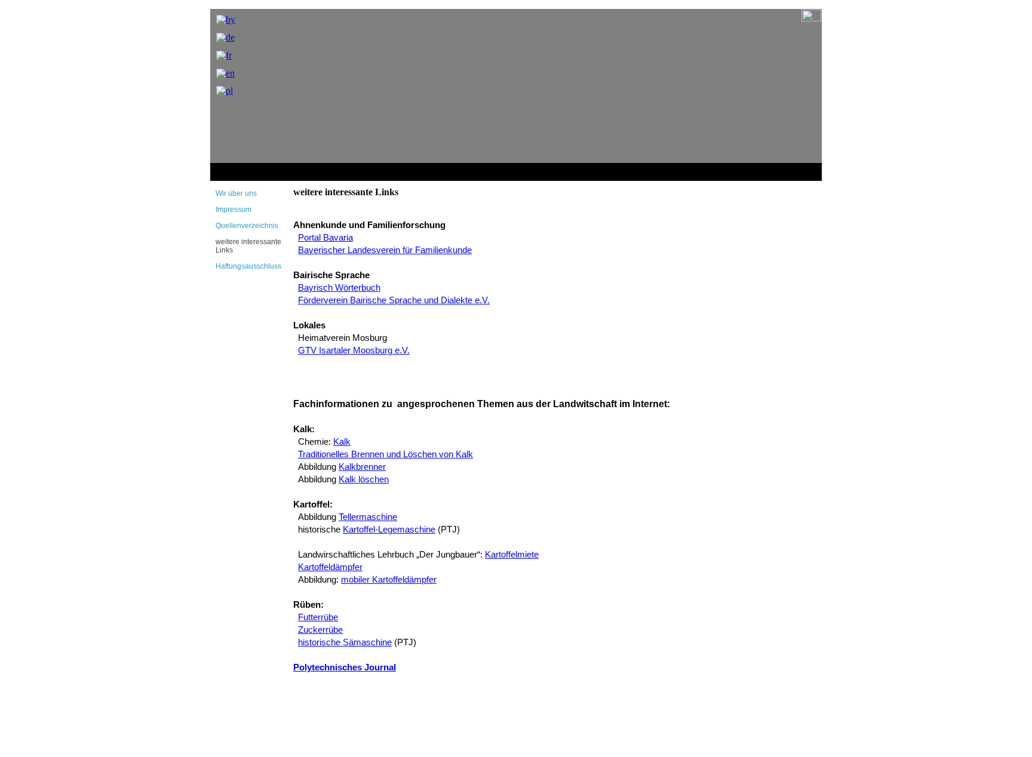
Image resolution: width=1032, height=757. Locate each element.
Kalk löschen (364, 479)
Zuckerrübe (320, 630)
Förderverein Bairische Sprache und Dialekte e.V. (394, 300)
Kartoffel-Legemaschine (389, 529)
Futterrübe (318, 617)
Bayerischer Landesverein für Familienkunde (385, 250)
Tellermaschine (368, 517)
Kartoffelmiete (512, 554)
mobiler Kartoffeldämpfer (389, 579)
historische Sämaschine (345, 642)
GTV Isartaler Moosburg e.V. (354, 350)
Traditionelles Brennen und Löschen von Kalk (385, 454)
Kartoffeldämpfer (330, 567)
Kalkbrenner (362, 467)
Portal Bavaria (325, 237)
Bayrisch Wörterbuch (339, 288)
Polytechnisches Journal (344, 667)
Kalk (342, 442)
